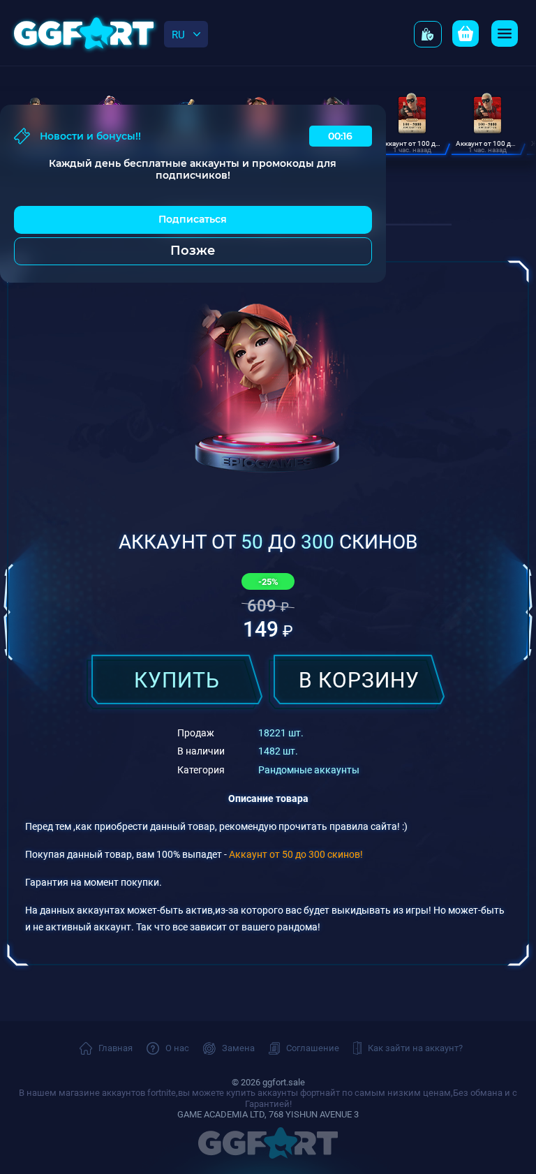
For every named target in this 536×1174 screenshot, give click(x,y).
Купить (177, 679)
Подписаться (192, 219)
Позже (192, 250)
